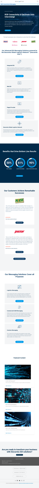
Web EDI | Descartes (5, 462)
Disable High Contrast (29, 483)
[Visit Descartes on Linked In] (17, 480)
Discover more (19, 116)
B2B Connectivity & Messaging (8, 4)
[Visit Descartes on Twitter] (21, 480)
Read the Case (19, 222)
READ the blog (8, 409)
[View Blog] (15, 480)
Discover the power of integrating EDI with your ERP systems (11, 463)
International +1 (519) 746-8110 (19, 472)
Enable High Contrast (22, 483)
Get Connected (19, 454)
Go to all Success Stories (19, 258)
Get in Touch (8, 30)
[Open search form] (37, 1)
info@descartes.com (19, 476)
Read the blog (8, 433)
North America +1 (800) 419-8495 (19, 468)
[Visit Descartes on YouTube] (19, 480)
